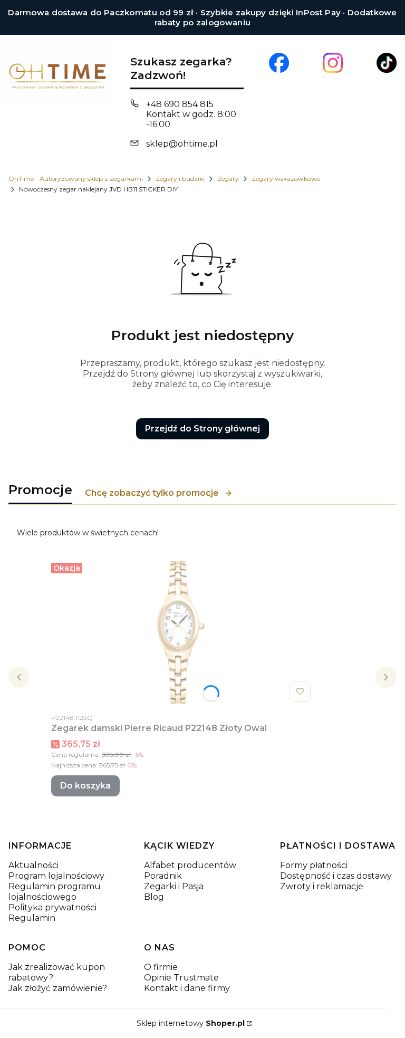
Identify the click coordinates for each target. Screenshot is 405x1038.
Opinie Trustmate (181, 978)
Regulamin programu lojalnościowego (54, 891)
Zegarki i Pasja (174, 886)
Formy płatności (314, 865)
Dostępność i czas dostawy (336, 876)
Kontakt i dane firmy (187, 988)
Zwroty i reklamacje (321, 886)
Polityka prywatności (52, 907)
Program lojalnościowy (56, 876)
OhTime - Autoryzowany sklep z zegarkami (75, 178)
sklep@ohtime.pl (182, 144)
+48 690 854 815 (180, 104)
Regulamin (31, 918)
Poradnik (163, 876)
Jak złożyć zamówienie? (57, 988)
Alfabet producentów (190, 865)
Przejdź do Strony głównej (202, 429)
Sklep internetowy (191, 1023)
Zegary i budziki (180, 178)
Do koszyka (85, 786)
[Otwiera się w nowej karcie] (279, 62)
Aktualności (33, 865)
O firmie (161, 967)
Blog (154, 897)
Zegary (228, 178)
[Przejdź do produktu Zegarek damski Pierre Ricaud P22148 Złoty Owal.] (183, 632)
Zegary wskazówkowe (286, 178)
